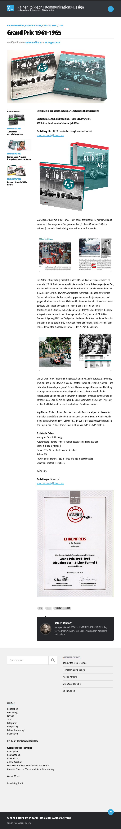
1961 (40, 608)
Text (60, 25)
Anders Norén (24, 823)
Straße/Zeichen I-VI (72, 684)
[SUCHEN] (52, 660)
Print (54, 25)
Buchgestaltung (15, 25)
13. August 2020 (52, 42)
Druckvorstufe (33, 25)
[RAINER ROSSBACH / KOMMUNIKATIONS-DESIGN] (46, 11)
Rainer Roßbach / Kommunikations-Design (43, 818)
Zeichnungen (69, 690)
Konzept (46, 25)
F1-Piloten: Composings (74, 669)
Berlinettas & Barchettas (74, 663)
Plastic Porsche (70, 676)
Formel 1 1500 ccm (63, 608)
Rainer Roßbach (33, 42)
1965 (49, 608)
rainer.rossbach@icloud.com (50, 135)
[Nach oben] (111, 812)
